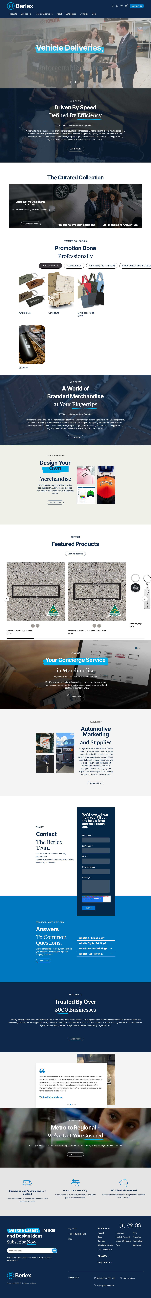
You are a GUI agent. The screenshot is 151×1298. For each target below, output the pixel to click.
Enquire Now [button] (55, 502)
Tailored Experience (77, 1234)
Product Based (74, 265)
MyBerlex (72, 1229)
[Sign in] (117, 6)
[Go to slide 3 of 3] (80, 82)
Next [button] (145, 599)
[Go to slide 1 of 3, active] (71, 82)
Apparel (101, 1233)
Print (135, 1233)
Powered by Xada (29, 1283)
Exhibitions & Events (105, 1245)
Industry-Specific (50, 265)
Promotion (137, 1237)
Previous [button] (6, 599)
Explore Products (30, 224)
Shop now (40, 71)
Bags (100, 1237)
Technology (138, 1241)
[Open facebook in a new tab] (122, 1225)
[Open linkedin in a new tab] (138, 1225)
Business (101, 1241)
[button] (96, 937)
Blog (70, 1239)
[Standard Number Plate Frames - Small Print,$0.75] (97, 591)
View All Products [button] (75, 554)
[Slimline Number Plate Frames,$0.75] (36, 591)
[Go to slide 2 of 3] (75, 82)
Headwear (120, 1233)
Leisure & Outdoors (123, 1241)
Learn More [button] (75, 148)
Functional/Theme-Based (102, 265)
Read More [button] (43, 961)
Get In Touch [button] (75, 1154)
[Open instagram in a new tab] (130, 1225)
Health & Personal (123, 1237)
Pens (118, 1245)
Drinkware (137, 1245)
